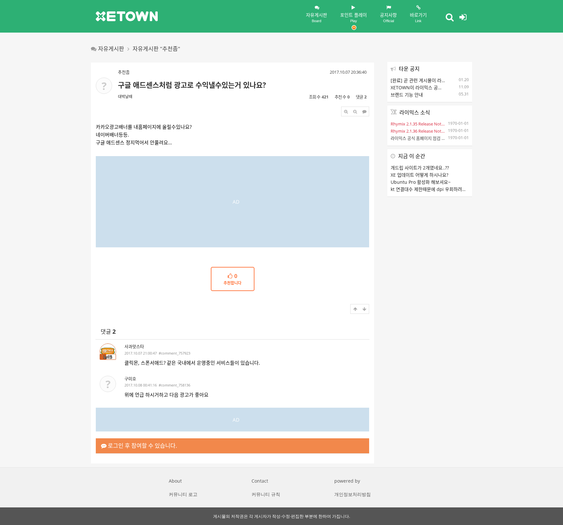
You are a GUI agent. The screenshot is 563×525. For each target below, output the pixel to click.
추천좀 (124, 72)
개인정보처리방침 (352, 494)
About (175, 481)
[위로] (355, 309)
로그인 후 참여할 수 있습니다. (142, 445)
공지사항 (388, 17)
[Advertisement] (232, 201)
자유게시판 (316, 17)
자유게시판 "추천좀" (156, 48)
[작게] (355, 111)
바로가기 (418, 17)
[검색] (449, 17)
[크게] (346, 111)
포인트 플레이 (353, 17)
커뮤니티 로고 (183, 494)
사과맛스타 (134, 346)
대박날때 (125, 96)
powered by (347, 481)
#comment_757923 (174, 353)
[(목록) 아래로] (364, 309)
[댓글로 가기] (364, 111)
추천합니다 (232, 279)
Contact (260, 481)
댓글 (108, 331)
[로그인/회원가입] (463, 17)
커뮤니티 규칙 (266, 494)
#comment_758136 (174, 385)
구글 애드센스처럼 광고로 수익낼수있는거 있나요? (192, 85)
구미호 (130, 379)
